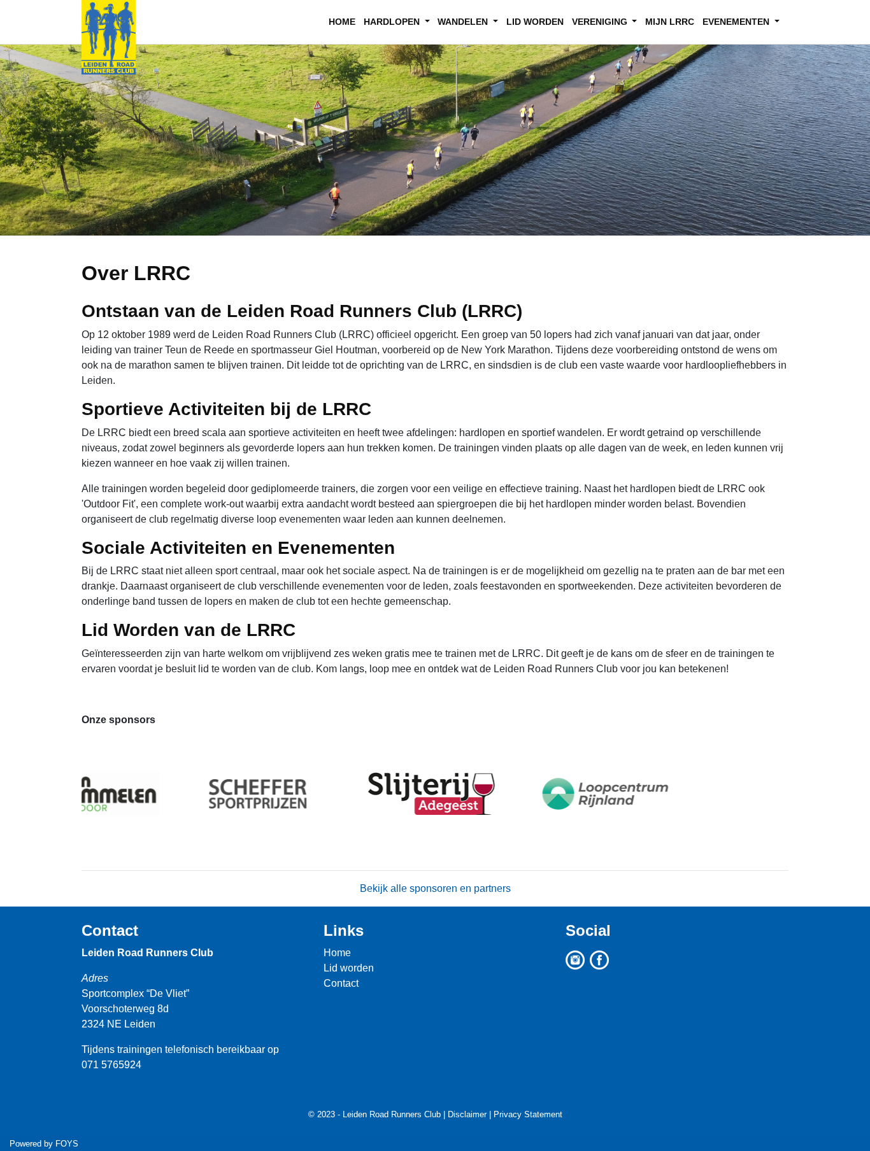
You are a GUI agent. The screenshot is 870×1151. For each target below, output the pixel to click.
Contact (110, 930)
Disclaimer (467, 1114)
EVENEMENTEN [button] (737, 22)
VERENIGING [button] (601, 22)
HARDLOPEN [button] (393, 22)
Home (337, 952)
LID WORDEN (535, 22)
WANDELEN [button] (464, 22)
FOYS (66, 1143)
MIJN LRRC (669, 22)
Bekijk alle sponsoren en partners (435, 888)
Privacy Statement (528, 1114)
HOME (342, 22)
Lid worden (349, 968)
